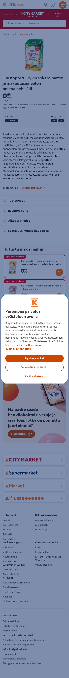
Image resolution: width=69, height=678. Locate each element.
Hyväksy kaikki (34, 358)
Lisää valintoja (34, 376)
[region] (34, 339)
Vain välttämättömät (34, 367)
